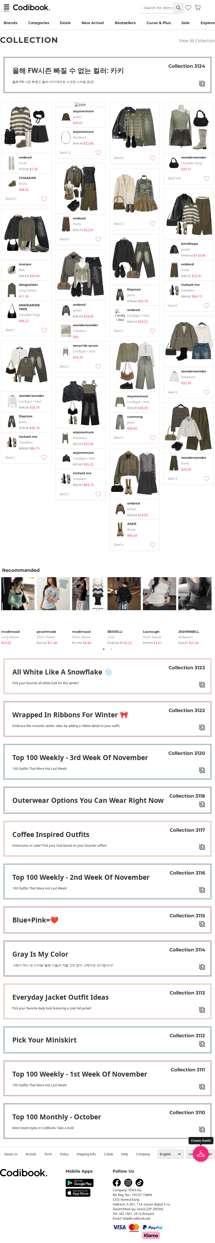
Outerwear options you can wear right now (88, 800)
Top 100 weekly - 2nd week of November (81, 877)
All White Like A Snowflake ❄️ (62, 672)
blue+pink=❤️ (35, 920)
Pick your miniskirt (44, 1040)
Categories (38, 22)
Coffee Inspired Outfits (50, 834)
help (124, 1154)
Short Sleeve (46, 637)
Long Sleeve (10, 637)
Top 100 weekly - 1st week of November (79, 1074)
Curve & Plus (159, 22)
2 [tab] (111, 649)
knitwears (185, 637)
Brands (10, 22)
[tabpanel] (19, 610)
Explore (208, 22)
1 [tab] (103, 649)
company (143, 1154)
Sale (185, 22)
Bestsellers (125, 22)
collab (108, 1154)
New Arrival (93, 22)
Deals (65, 22)
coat (111, 637)
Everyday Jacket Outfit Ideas (60, 997)
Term (48, 1154)
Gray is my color (40, 954)
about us (11, 1154)
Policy (64, 1154)
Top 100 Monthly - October (56, 1116)
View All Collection (197, 41)
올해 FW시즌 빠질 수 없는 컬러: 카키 (68, 70)
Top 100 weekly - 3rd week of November (80, 757)
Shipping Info (86, 1154)
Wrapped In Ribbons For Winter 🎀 (70, 714)
